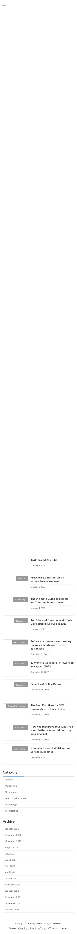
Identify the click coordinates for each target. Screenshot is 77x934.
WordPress (24, 928)
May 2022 (10, 866)
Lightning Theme (39, 928)
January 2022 (12, 890)
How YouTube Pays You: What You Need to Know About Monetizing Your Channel (51, 730)
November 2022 (13, 841)
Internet (9, 779)
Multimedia (11, 785)
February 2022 (12, 884)
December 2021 (13, 897)
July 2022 (10, 853)
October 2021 (12, 909)
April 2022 (10, 872)
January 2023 (12, 828)
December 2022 (13, 834)
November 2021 (13, 903)
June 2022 (10, 859)
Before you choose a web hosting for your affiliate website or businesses (50, 645)
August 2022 (11, 847)
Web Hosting (11, 810)
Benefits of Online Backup (46, 684)
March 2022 (11, 878)
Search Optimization (15, 798)
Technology (11, 804)
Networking (11, 792)
